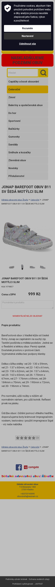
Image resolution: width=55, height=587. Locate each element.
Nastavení (27, 36)
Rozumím (27, 28)
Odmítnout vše (27, 43)
